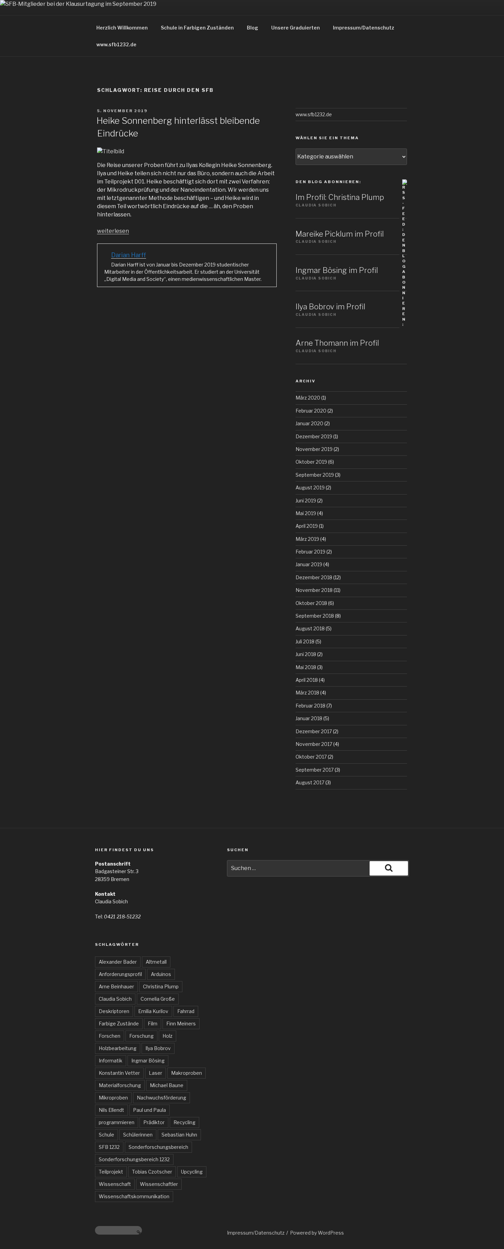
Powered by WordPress (317, 1233)
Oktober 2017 (311, 757)
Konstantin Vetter (119, 1073)
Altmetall (156, 962)
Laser (155, 1073)
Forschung (141, 1036)
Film (152, 1023)
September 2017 (315, 770)
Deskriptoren (114, 1011)
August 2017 (310, 782)
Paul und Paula (149, 1110)
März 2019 (307, 539)
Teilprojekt (111, 1172)
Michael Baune (166, 1085)
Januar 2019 (309, 564)
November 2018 (314, 590)
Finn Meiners (181, 1023)
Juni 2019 (306, 500)
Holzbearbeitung (117, 1048)
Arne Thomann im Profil (337, 342)
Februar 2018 (310, 706)
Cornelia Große (158, 999)
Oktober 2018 (311, 603)
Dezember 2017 (314, 731)
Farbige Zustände (119, 1023)
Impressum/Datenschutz (363, 28)
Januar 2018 (309, 718)
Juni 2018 (306, 654)
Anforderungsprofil (120, 974)
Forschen (109, 1036)
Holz (167, 1036)
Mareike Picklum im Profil (340, 233)
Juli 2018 (305, 641)
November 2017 (314, 744)
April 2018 (307, 680)
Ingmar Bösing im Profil (337, 270)
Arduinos (161, 974)
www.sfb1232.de (116, 44)
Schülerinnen (138, 1135)
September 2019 (315, 475)
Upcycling (192, 1172)
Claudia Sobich (115, 999)
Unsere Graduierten (295, 28)
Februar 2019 (310, 552)
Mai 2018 (306, 667)
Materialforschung (120, 1085)
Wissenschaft (115, 1184)
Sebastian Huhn (179, 1135)
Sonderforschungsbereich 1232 (134, 1159)
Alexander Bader (118, 962)
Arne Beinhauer (116, 986)
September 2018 (315, 616)
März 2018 (307, 692)
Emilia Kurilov (153, 1011)
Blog (252, 28)
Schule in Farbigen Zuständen (197, 28)
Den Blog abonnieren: (328, 181)
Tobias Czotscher (152, 1172)
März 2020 (308, 398)
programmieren (116, 1122)
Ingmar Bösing (148, 1060)
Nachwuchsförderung (161, 1098)
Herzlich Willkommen (122, 28)
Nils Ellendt (111, 1110)
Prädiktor (154, 1122)
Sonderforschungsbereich (158, 1147)
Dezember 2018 (314, 577)
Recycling (184, 1122)
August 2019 (310, 487)
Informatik (110, 1060)
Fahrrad (185, 1011)
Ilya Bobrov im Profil (330, 306)
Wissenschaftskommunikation (134, 1196)
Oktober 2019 (311, 462)
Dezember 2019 (314, 436)
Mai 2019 (306, 513)
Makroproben (186, 1073)
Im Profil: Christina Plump (340, 197)
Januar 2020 (309, 423)
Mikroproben (113, 1098)
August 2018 (310, 628)
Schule (106, 1135)
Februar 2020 (311, 411)
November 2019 (314, 449)
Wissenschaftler (159, 1184)
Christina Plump (161, 986)
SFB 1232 (109, 1147)
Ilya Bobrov (158, 1048)
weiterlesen (113, 231)
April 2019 (307, 526)
